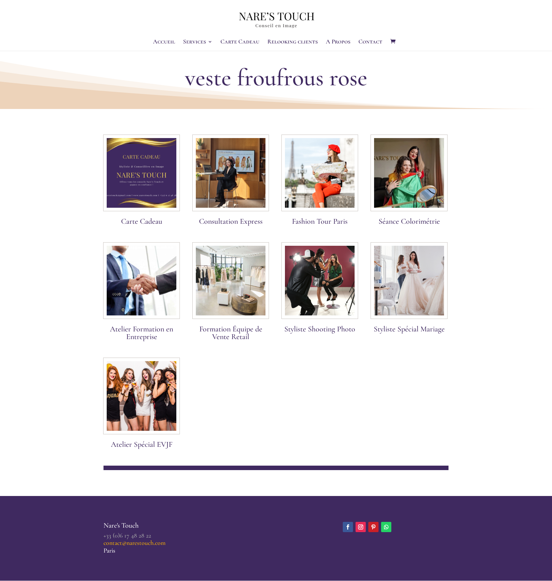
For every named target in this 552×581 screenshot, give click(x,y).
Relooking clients (292, 42)
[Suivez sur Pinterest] (373, 527)
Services (194, 42)
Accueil (164, 42)
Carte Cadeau (239, 42)
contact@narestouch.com (134, 543)
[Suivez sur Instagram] (361, 527)
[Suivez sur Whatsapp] (386, 527)
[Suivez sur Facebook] (348, 527)
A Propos (338, 42)
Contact (370, 42)
